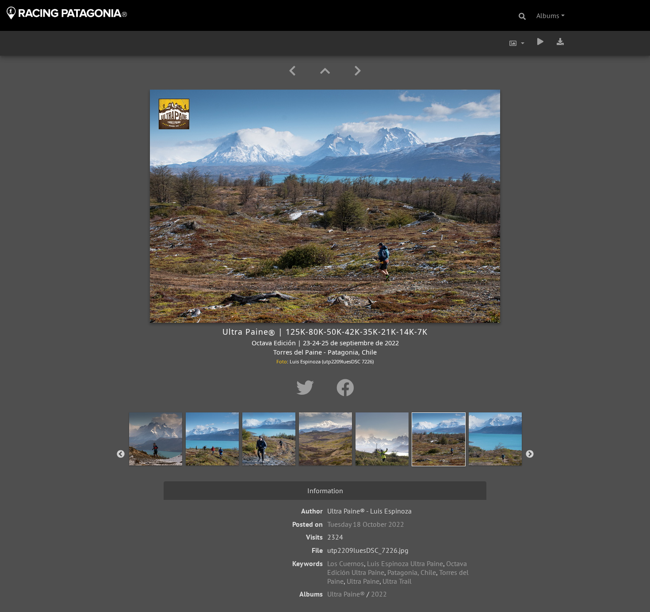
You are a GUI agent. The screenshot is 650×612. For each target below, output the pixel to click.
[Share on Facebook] (345, 387)
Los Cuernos (345, 563)
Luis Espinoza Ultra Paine (405, 563)
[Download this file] (560, 41)
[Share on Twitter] (307, 387)
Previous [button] (120, 454)
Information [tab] (325, 490)
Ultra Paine (363, 581)
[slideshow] (540, 41)
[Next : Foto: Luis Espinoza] (358, 71)
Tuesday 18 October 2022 (365, 524)
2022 (379, 593)
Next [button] (529, 454)
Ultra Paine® (346, 593)
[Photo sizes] (516, 43)
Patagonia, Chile (411, 572)
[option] (155, 452)
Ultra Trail (397, 581)
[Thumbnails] (327, 71)
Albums (547, 15)
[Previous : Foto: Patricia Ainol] (294, 71)
